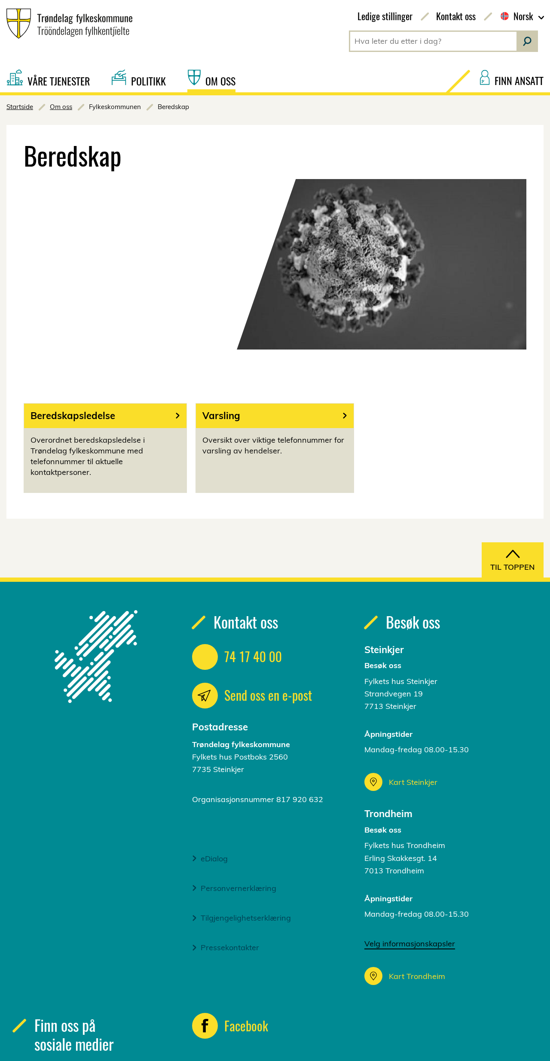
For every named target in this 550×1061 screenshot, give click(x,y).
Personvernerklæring (238, 888)
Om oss (61, 107)
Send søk (527, 41)
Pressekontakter (230, 947)
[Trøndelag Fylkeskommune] (66, 24)
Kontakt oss (456, 16)
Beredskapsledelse (73, 416)
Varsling (221, 416)
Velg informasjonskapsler (409, 944)
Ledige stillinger (385, 16)
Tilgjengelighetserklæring (246, 918)
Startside (19, 107)
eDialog (214, 858)
